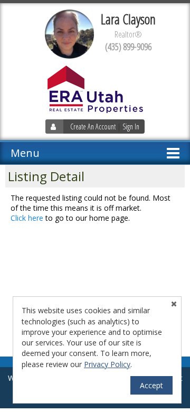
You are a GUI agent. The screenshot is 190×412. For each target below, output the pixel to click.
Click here (27, 218)
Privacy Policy (107, 364)
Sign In (130, 126)
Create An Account (93, 126)
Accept (151, 385)
